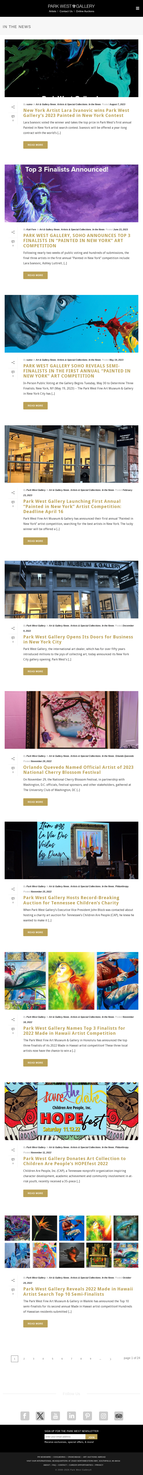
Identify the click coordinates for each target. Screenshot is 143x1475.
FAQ (54, 1465)
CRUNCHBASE (74, 1457)
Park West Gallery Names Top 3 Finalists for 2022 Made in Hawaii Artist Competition (74, 1031)
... (100, 1359)
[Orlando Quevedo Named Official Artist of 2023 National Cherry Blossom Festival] (71, 720)
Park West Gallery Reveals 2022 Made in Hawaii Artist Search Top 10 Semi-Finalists (78, 1291)
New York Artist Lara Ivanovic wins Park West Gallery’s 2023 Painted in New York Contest (76, 113)
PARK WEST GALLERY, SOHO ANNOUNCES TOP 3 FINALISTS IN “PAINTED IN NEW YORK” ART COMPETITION (77, 240)
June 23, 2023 (120, 229)
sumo (29, 104)
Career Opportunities (81, 1465)
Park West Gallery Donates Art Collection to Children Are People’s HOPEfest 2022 (74, 1161)
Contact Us (66, 11)
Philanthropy (122, 886)
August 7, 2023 (117, 104)
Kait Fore (31, 229)
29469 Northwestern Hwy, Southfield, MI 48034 (95, 1461)
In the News (95, 104)
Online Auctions (85, 11)
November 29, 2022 (41, 761)
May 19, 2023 (116, 360)
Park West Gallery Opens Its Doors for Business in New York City (78, 639)
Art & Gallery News (46, 104)
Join (91, 1437)
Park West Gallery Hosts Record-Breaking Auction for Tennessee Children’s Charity (71, 900)
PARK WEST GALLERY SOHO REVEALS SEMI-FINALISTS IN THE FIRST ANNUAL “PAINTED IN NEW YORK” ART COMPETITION (77, 371)
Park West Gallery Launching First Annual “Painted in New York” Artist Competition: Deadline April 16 (72, 506)
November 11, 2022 (41, 1152)
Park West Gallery (36, 490)
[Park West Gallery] (71, 7)
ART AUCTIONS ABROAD (94, 1457)
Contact (62, 1465)
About (46, 1465)
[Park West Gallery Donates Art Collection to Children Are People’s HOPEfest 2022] (71, 1111)
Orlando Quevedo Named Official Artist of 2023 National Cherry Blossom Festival (78, 770)
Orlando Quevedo (124, 756)
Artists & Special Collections (72, 104)
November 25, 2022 (41, 891)
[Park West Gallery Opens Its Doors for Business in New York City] (71, 589)
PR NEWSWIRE (44, 1457)
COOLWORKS (59, 1457)
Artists (52, 11)
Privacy (99, 1465)
